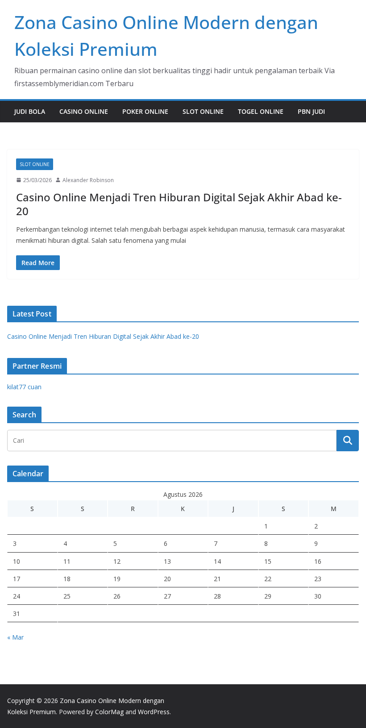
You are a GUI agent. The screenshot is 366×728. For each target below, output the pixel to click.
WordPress (154, 711)
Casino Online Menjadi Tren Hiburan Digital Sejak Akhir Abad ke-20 (179, 204)
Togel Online (260, 111)
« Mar (15, 637)
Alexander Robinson (88, 180)
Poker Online (145, 111)
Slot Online (203, 111)
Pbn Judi (311, 111)
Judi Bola (29, 111)
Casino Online (83, 111)
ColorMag (109, 711)
